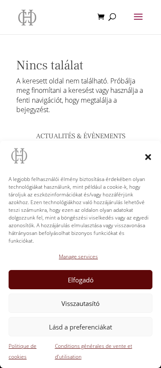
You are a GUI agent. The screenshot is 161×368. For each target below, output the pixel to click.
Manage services (78, 256)
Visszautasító (80, 303)
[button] (148, 157)
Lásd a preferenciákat (80, 327)
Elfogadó (81, 280)
